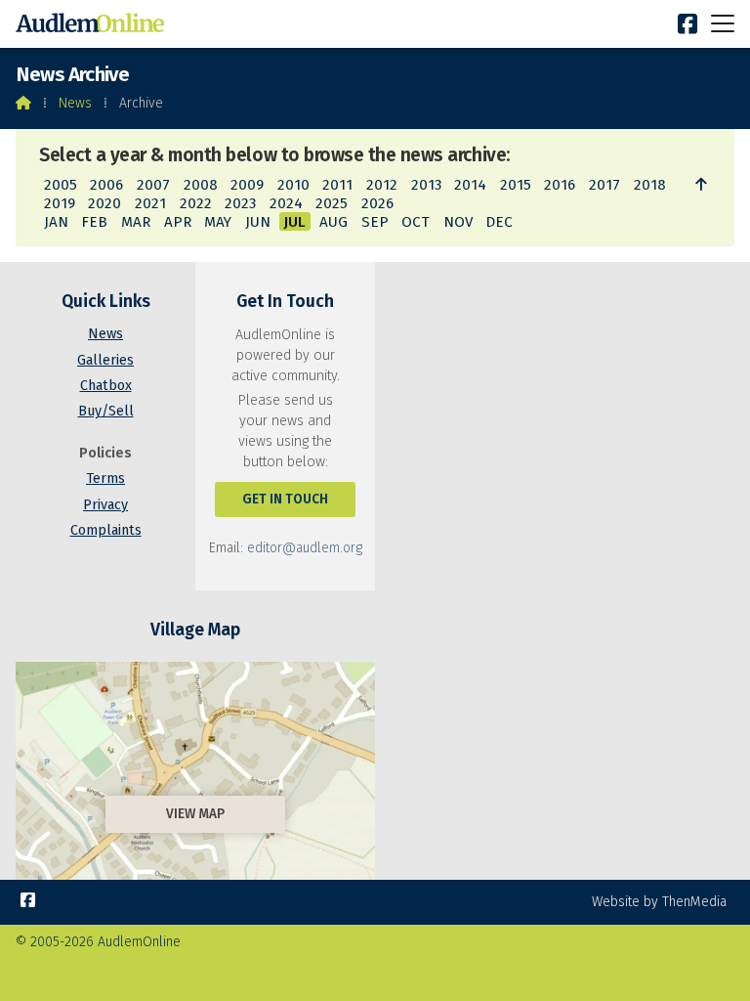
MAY (217, 222)
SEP (375, 222)
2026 (377, 203)
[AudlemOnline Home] (94, 24)
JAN (56, 222)
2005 (60, 185)
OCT (415, 222)
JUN (258, 222)
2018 (650, 185)
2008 (201, 185)
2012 (381, 185)
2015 (515, 185)
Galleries (105, 360)
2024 (286, 203)
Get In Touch (285, 499)
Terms (105, 478)
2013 (426, 185)
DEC (499, 222)
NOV (458, 222)
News (75, 103)
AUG (333, 222)
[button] (722, 23)
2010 (293, 185)
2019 (59, 203)
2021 (150, 203)
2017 (604, 185)
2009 (247, 185)
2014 (470, 185)
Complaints (106, 530)
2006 (106, 185)
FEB (94, 222)
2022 (196, 203)
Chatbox (106, 385)
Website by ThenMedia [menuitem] (659, 901)
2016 (559, 185)
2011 (337, 185)
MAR (135, 222)
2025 (331, 203)
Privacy (105, 505)
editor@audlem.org (304, 548)
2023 (240, 203)
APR (177, 222)
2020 (104, 203)
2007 (153, 185)
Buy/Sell (106, 411)
